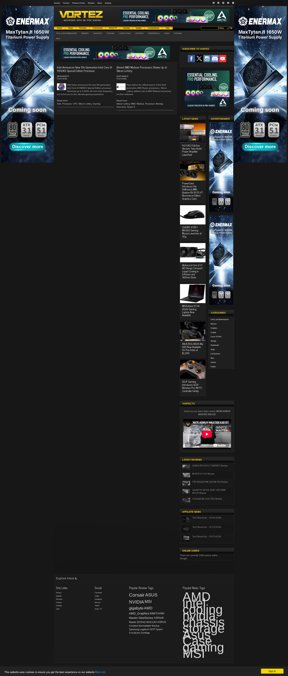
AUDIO (167, 33)
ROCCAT (151, 622)
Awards (57, 3)
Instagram (98, 599)
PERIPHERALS (154, 33)
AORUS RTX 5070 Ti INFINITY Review (210, 465)
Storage (213, 341)
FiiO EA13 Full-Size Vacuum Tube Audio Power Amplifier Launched (192, 150)
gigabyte (136, 608)
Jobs (58, 609)
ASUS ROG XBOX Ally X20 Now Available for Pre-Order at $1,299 (192, 348)
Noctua (155, 626)
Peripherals (215, 345)
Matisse (140, 104)
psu (138, 632)
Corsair (137, 595)
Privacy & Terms (78, 3)
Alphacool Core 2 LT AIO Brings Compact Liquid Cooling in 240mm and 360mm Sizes (192, 271)
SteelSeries (145, 617)
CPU (75, 104)
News (100, 3)
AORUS (161, 622)
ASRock (159, 617)
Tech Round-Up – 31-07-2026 (206, 527)
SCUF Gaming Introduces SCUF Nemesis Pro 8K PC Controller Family (192, 386)
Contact (66, 3)
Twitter (97, 596)
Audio (213, 349)
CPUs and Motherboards (220, 319)
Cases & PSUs (216, 336)
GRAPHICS (97, 33)
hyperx (159, 629)
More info (100, 672)
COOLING (110, 33)
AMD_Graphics (139, 613)
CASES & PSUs (125, 33)
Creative (133, 626)
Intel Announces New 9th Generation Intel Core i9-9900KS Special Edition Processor (84, 69)
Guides (213, 366)
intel (152, 613)
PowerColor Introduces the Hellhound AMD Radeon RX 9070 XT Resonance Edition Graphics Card (192, 191)
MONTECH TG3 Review (203, 473)
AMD (133, 104)
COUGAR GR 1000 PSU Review (207, 499)
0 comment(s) (62, 78)
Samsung (134, 629)
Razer (132, 622)
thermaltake (145, 626)
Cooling (213, 332)
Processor (67, 104)
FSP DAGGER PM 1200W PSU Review (210, 482)
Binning (159, 104)
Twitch (97, 605)
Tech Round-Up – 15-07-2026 (206, 536)
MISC (58, 38)
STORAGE (139, 33)
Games (213, 362)
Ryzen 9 (131, 107)
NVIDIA (136, 601)
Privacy (59, 593)
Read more (62, 100)
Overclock (121, 107)
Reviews (91, 3)
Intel (59, 104)
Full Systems (215, 354)
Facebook (98, 593)
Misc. (212, 358)
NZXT (152, 629)
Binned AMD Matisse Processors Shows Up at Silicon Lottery (142, 69)
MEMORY (85, 33)
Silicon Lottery (85, 104)
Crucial (132, 632)
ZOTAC (141, 622)
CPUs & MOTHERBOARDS (66, 33)
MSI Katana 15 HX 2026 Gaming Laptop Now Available (191, 310)
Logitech (144, 629)
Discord (97, 602)
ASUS (151, 594)
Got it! (272, 671)
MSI (148, 601)
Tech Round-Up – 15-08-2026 (206, 517)
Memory (214, 324)
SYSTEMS (178, 33)
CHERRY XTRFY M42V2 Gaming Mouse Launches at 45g (192, 232)
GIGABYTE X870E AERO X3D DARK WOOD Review (209, 491)
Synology (145, 632)
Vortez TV (98, 609)
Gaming (108, 3)
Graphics (214, 328)
